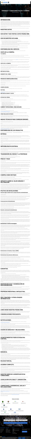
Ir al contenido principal (2, 0)
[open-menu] (29, 2)
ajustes (15, 438)
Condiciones (15, 436)
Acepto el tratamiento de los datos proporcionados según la (15, 421)
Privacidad (11, 436)
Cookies (12, 436)
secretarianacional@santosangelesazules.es (5, 322)
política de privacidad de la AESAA (22, 421)
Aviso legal (8, 436)
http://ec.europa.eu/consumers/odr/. (15, 394)
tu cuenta (17, 59)
